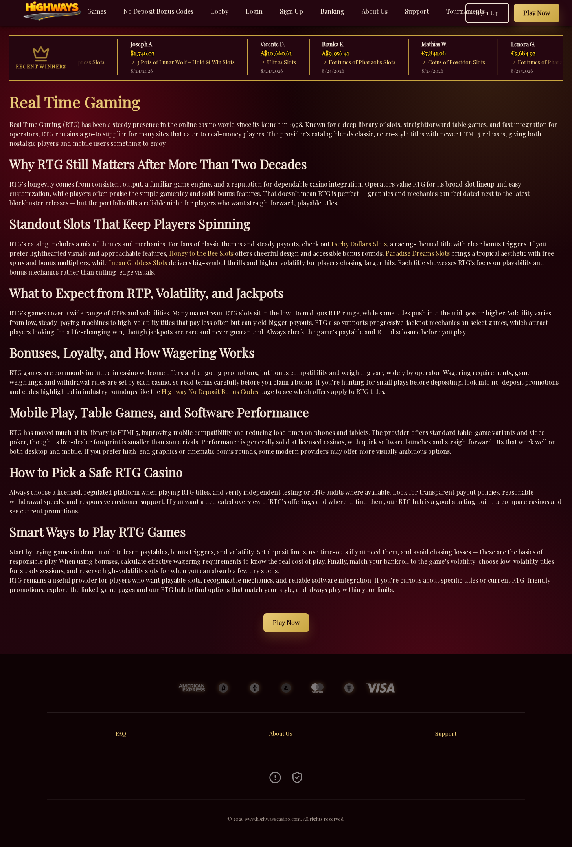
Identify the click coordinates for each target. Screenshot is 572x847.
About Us (375, 11)
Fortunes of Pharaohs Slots (346, 62)
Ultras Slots (265, 62)
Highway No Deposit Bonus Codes (210, 391)
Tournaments (465, 11)
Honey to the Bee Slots (201, 253)
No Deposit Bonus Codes (158, 11)
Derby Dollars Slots (359, 244)
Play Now (286, 622)
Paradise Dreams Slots (418, 253)
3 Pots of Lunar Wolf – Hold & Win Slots (170, 62)
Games (96, 11)
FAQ (121, 733)
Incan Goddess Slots (138, 262)
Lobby (219, 11)
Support (417, 11)
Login (254, 11)
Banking (332, 11)
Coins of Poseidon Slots (440, 62)
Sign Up (291, 11)
